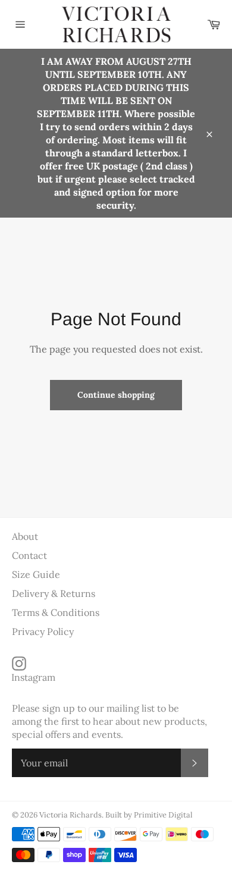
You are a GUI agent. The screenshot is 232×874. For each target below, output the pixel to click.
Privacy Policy (43, 631)
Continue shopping (116, 394)
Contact (29, 555)
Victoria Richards (70, 815)
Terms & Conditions (55, 612)
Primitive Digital (163, 815)
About (25, 536)
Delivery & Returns (53, 593)
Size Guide (36, 574)
